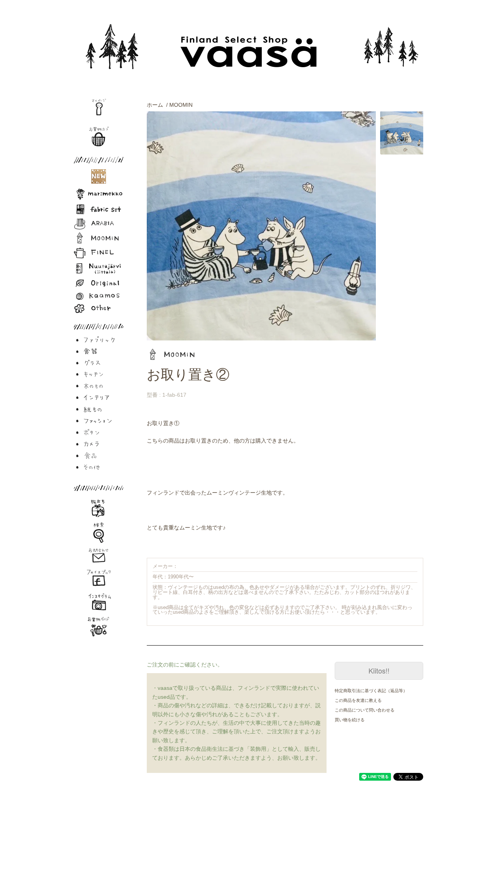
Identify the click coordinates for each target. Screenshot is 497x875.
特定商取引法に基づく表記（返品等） (371, 690)
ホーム (155, 105)
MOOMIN (181, 105)
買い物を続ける (350, 719)
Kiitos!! (378, 670)
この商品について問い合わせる (364, 710)
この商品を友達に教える (358, 700)
